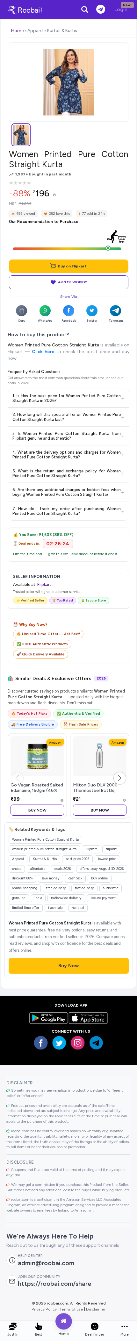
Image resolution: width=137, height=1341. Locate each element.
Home (17, 30)
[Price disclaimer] (54, 195)
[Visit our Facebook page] (41, 1043)
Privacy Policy (44, 1309)
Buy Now (37, 810)
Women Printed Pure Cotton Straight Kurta (53, 345)
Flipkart (44, 584)
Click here (43, 351)
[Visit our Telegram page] (96, 1043)
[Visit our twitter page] (59, 1043)
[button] (119, 778)
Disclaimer (95, 1309)
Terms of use (71, 1309)
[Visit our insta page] (78, 1043)
